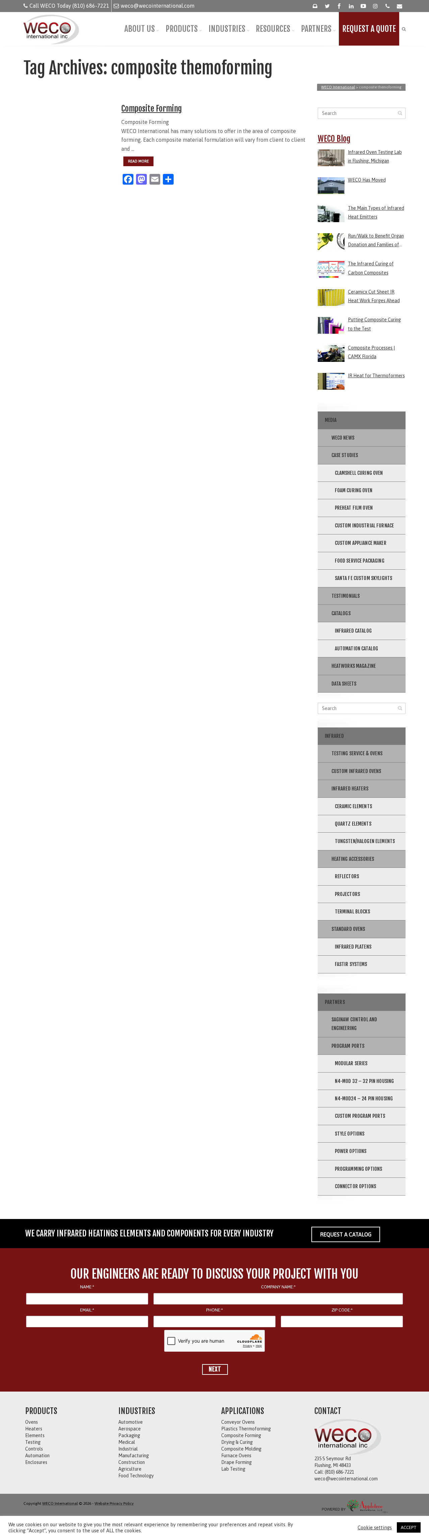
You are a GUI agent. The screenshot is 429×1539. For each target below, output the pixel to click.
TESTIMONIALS (345, 596)
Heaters (33, 1428)
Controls (34, 1449)
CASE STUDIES (344, 455)
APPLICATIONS (242, 1411)
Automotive (130, 1422)
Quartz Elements (353, 824)
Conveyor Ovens (238, 1422)
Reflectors (347, 876)
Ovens (31, 1422)
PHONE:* (214, 1309)
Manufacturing (133, 1455)
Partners (335, 1002)
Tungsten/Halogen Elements (365, 841)
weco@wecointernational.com (157, 6)
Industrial (128, 1449)
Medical (126, 1442)
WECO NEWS (342, 438)
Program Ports (348, 1046)
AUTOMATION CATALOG (356, 648)
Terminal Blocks (352, 911)
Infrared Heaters (349, 788)
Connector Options (355, 1186)
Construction (131, 1462)
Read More (138, 161)
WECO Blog (334, 139)
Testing (33, 1442)
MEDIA (331, 420)
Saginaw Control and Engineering (354, 1023)
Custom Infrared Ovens (356, 771)
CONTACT (327, 1411)
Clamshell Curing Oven (359, 473)
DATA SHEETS (344, 684)
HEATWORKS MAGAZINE (353, 666)
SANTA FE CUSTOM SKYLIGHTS (363, 578)
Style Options (350, 1134)
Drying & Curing (237, 1442)
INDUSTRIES (226, 29)
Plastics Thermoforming (246, 1428)
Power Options (351, 1151)
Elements (35, 1435)
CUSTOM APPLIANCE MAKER (360, 543)
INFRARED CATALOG (353, 631)
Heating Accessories (352, 859)
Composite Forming (151, 108)
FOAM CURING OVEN (353, 490)
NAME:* (87, 1286)
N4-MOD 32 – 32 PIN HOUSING (364, 1081)
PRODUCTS (182, 29)
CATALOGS (341, 613)
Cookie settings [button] (375, 1527)
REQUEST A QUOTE (369, 29)
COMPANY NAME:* (278, 1286)
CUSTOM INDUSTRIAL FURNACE (364, 525)
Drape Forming (236, 1462)
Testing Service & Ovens (356, 753)
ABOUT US (139, 29)
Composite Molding (241, 1449)
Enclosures (36, 1462)
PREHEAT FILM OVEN (354, 508)
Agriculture (129, 1469)
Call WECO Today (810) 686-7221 (69, 6)
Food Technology (136, 1475)
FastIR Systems (351, 964)
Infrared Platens (353, 947)
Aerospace (129, 1428)
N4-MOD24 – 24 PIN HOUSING (364, 1098)
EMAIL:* (87, 1309)
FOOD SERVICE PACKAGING (359, 561)
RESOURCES (273, 29)
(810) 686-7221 (339, 1472)
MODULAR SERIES (351, 1063)
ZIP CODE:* (342, 1309)
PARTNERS (316, 29)
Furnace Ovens (236, 1455)
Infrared (334, 736)
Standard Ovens (348, 929)
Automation (37, 1455)
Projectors (347, 894)
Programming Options (358, 1169)
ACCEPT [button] (409, 1527)
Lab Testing (233, 1469)
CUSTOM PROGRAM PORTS (360, 1116)
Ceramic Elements (353, 806)
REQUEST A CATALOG (345, 1234)
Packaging (129, 1435)
